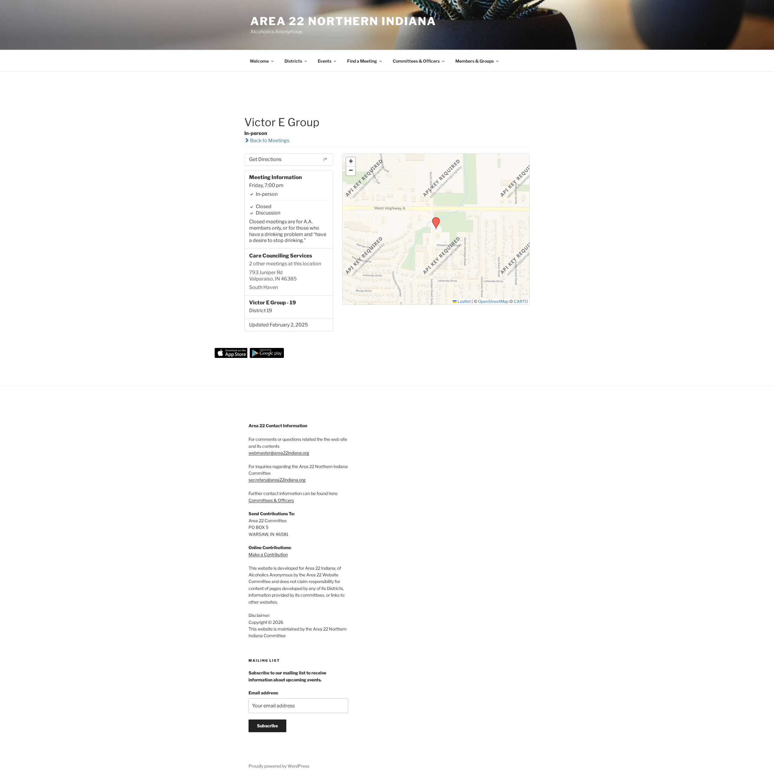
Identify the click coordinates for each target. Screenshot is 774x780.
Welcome (259, 61)
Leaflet (464, 301)
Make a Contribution (268, 554)
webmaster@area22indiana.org (279, 452)
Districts (293, 61)
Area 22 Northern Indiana (343, 21)
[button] (434, 219)
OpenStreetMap (493, 301)
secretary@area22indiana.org (277, 479)
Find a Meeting (362, 61)
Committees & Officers (416, 61)
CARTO (521, 301)
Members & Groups (474, 61)
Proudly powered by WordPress (279, 766)
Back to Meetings (269, 140)
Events (324, 61)
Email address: (263, 692)
